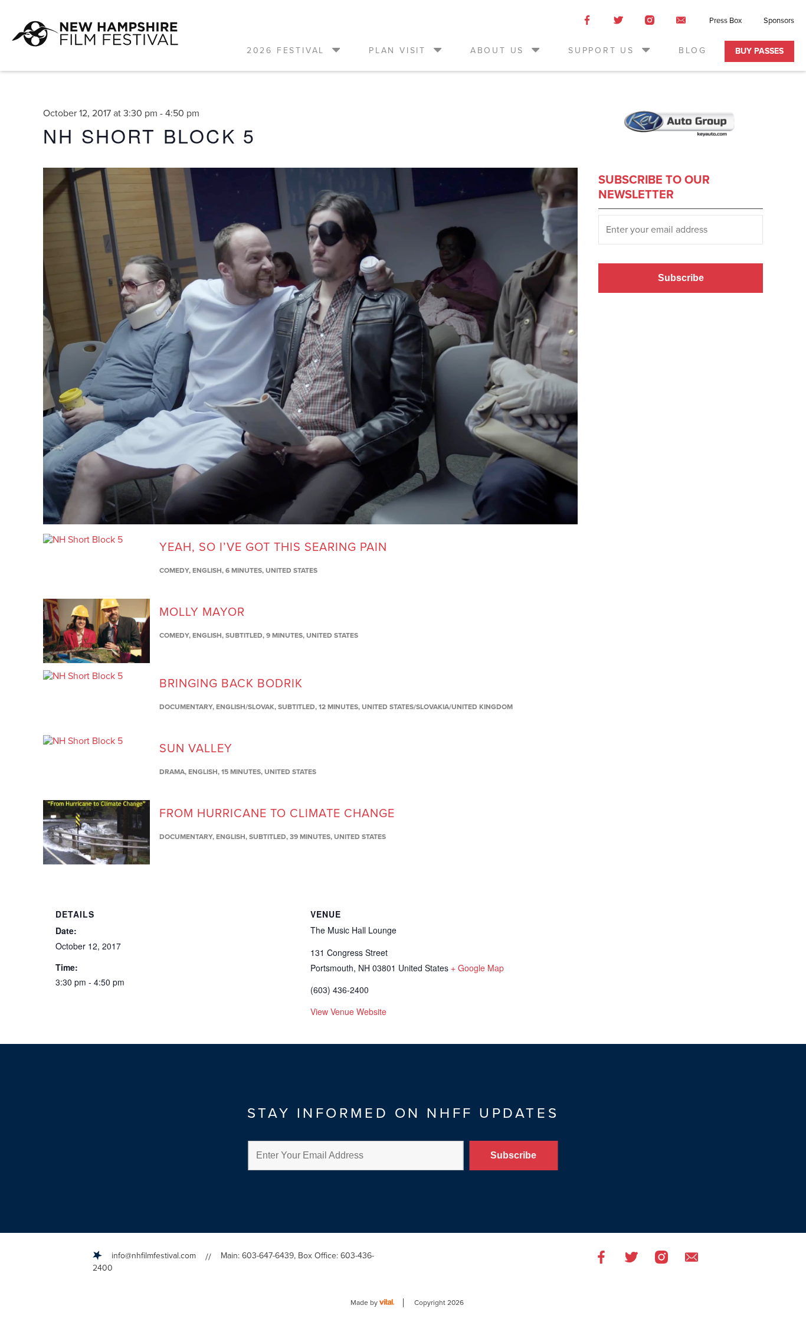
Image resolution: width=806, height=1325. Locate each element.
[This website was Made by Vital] (391, 1302)
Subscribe (681, 278)
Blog (693, 50)
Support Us (601, 50)
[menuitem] (294, 50)
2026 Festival (286, 50)
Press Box (725, 20)
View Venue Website (348, 1011)
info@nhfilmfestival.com (154, 1256)
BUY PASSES (759, 51)
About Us (497, 50)
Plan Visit (397, 50)
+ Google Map (477, 968)
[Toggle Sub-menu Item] (335, 49)
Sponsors (779, 20)
